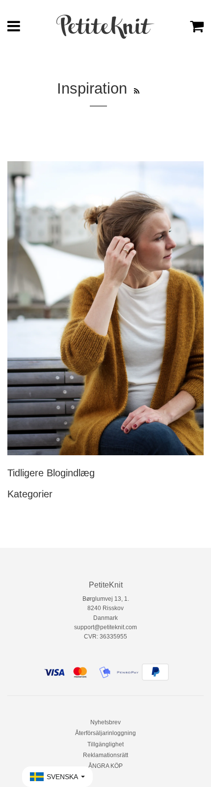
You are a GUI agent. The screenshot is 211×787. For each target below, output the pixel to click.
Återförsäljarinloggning (105, 733)
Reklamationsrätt (105, 755)
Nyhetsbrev (105, 722)
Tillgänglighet (105, 744)
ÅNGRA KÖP (105, 765)
